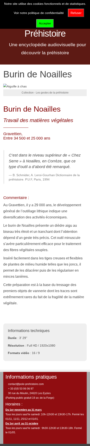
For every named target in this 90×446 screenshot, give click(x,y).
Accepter (45, 23)
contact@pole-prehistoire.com (25, 384)
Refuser (76, 13)
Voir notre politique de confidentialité (39, 13)
